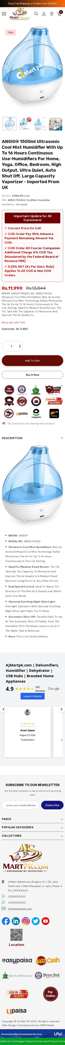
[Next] (60, 67)
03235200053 (17, 902)
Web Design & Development (19, 1025)
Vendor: (6, 195)
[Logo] (20, 13)
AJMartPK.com (21, 195)
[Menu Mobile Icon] (4, 14)
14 (9, 423)
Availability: (8, 204)
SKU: (4, 200)
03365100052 (16, 896)
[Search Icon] (36, 14)
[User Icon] (44, 14)
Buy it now (32, 374)
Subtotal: (8, 329)
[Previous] (5, 67)
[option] (32, 67)
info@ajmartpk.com (20, 908)
